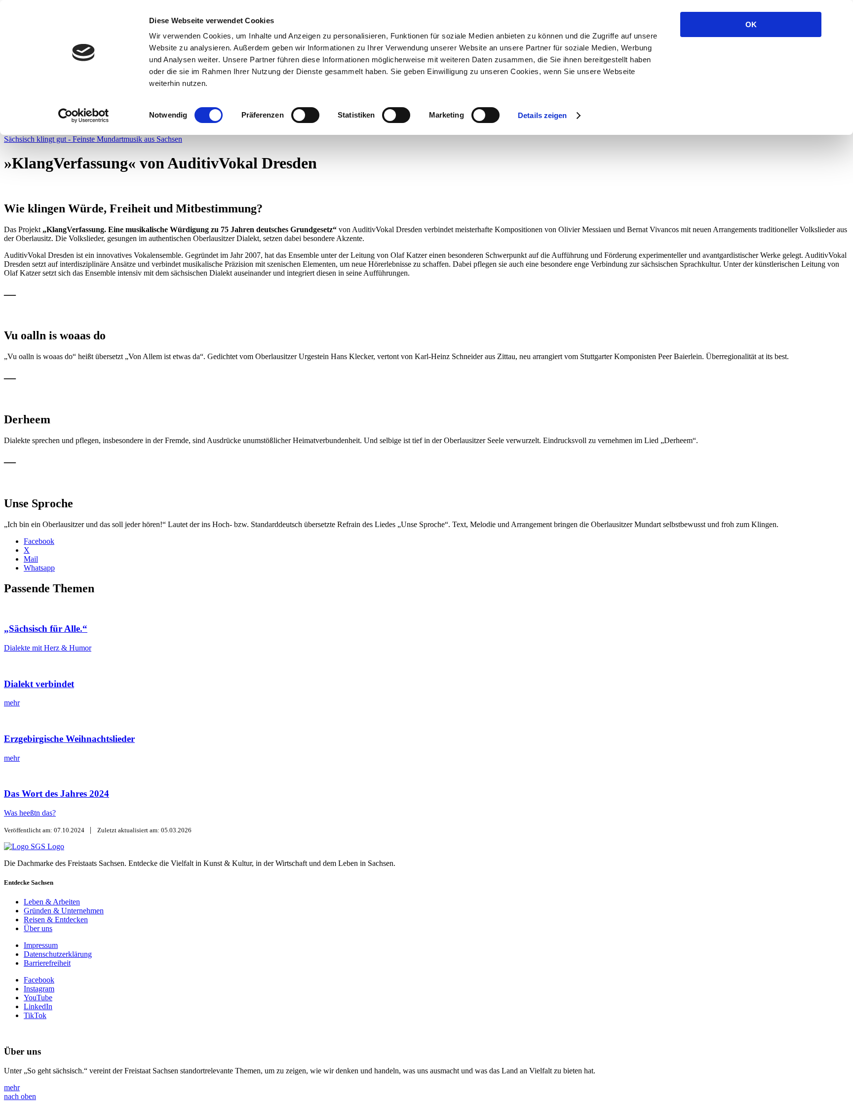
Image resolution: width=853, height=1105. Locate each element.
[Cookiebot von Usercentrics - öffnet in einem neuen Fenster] (83, 115)
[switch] (305, 115)
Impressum (41, 945)
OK (751, 24)
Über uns (38, 928)
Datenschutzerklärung (58, 954)
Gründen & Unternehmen (64, 910)
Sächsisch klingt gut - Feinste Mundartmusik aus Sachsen (93, 139)
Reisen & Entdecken (56, 919)
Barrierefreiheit (47, 963)
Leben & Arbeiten (52, 902)
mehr (12, 1087)
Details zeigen (542, 115)
